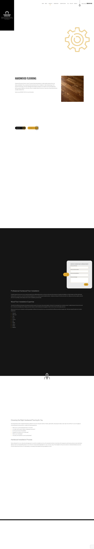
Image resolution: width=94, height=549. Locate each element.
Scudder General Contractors (7, 15)
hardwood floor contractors (42, 294)
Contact (75, 3)
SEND (86, 284)
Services (50, 3)
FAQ (68, 3)
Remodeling (56, 3)
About (46, 3)
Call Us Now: (87, 3)
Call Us (18, 127)
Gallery (71, 3)
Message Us (31, 127)
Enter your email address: (74, 273)
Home (43, 3)
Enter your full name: (73, 265)
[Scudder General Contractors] (7, 12)
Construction (62, 3)
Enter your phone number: (74, 269)
